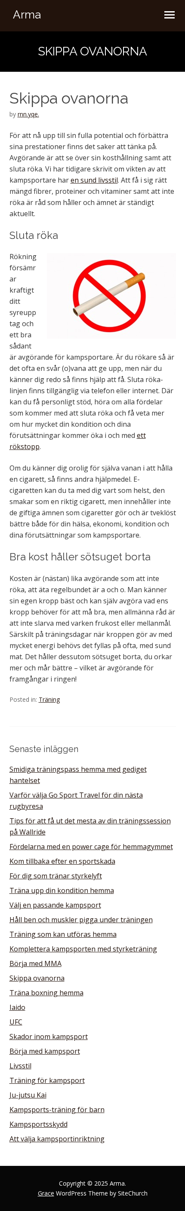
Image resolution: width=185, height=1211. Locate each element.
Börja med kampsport (44, 1051)
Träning (49, 699)
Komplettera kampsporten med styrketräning (83, 949)
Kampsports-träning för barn (57, 1109)
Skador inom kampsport (48, 1036)
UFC (15, 1022)
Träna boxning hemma (46, 992)
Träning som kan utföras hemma (63, 934)
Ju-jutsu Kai (27, 1095)
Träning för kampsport (47, 1080)
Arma (27, 14)
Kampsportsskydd (38, 1124)
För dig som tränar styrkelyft (55, 876)
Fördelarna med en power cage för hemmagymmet (91, 846)
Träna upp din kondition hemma (61, 890)
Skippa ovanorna (37, 978)
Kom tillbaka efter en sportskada (62, 861)
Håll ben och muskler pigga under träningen (81, 919)
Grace (46, 1193)
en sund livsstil (94, 180)
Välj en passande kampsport (55, 905)
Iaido (17, 1007)
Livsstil (20, 1065)
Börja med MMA (35, 963)
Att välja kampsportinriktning (57, 1139)
